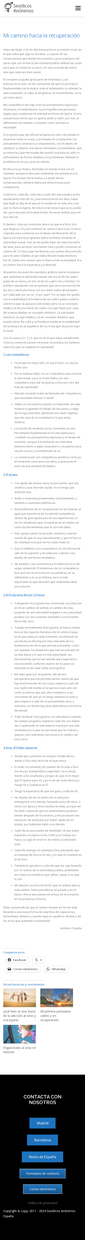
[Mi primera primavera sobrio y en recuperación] (56, 997)
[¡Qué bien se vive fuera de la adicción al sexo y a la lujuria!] (19, 997)
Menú (77, 8)
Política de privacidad (42, 1203)
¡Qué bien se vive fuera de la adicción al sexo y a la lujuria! (19, 1015)
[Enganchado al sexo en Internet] (19, 1034)
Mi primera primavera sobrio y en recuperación (55, 1015)
